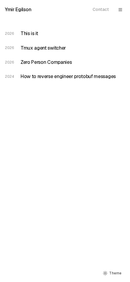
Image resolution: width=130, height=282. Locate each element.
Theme (115, 273)
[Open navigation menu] (120, 10)
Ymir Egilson (18, 9)
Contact (101, 9)
